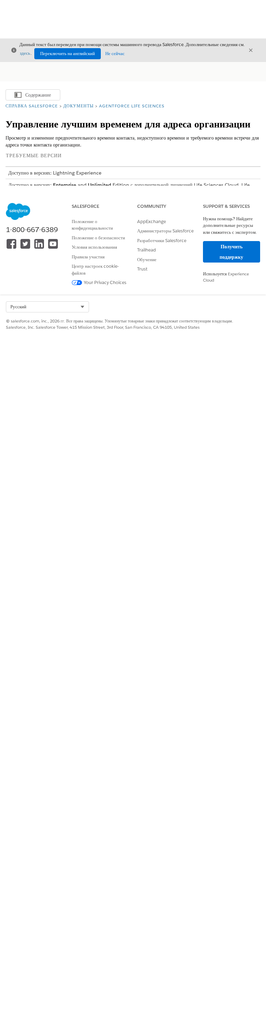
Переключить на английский (67, 53)
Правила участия (88, 257)
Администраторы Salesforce (165, 231)
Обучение (147, 260)
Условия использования (94, 247)
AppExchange (151, 221)
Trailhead (146, 250)
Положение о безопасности (98, 238)
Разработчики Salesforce (161, 240)
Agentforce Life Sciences (132, 105)
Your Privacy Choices (105, 282)
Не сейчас (115, 53)
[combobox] (47, 306)
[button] (47, 306)
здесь (25, 53)
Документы (78, 105)
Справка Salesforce (32, 105)
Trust (142, 269)
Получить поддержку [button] (231, 251)
